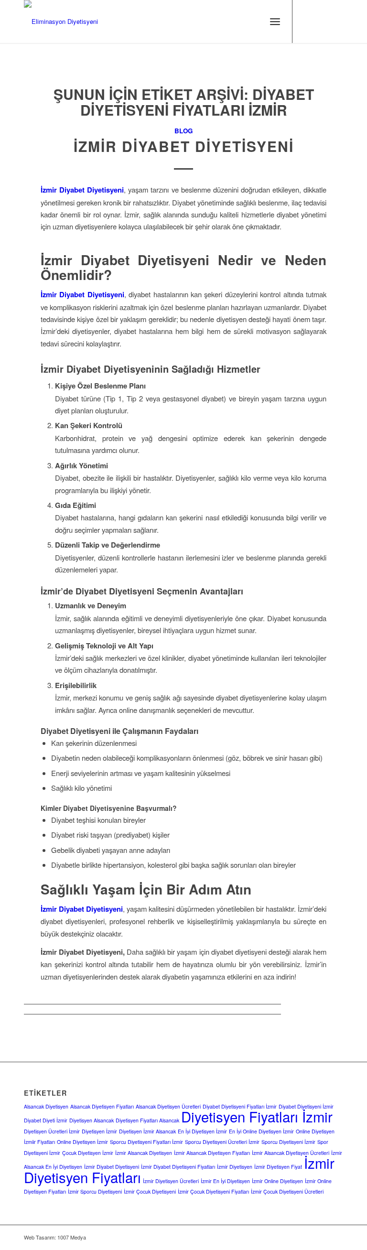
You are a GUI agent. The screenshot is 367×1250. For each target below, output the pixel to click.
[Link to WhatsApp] (336, 21)
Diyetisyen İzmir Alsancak (147, 1131)
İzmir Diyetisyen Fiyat (278, 1166)
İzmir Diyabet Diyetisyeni (184, 146)
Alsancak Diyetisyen (46, 1106)
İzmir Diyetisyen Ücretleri (171, 1181)
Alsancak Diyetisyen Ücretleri (168, 1106)
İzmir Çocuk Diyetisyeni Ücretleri (287, 1191)
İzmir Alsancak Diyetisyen (143, 1152)
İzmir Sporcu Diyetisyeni (95, 1191)
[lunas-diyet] (61, 21)
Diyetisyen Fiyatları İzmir (257, 1116)
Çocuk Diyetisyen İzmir (87, 1152)
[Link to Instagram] (307, 21)
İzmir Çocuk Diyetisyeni (150, 1191)
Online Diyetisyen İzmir (82, 1141)
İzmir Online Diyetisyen (277, 1181)
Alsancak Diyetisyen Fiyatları (102, 1106)
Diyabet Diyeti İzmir (45, 1120)
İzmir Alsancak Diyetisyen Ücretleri (290, 1152)
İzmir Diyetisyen (234, 1166)
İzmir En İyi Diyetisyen (225, 1181)
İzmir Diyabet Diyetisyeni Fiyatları (178, 1166)
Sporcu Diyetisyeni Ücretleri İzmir (222, 1141)
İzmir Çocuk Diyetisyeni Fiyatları (213, 1191)
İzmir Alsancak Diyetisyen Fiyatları (212, 1152)
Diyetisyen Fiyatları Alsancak (147, 1120)
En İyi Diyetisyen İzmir (202, 1131)
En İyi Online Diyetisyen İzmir (261, 1131)
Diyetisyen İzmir (99, 1131)
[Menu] (275, 21)
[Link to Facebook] (321, 21)
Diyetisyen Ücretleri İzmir (52, 1131)
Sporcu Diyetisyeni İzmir (288, 1141)
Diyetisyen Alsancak (91, 1120)
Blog (183, 130)
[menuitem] (275, 21)
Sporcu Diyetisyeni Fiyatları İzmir (146, 1141)
